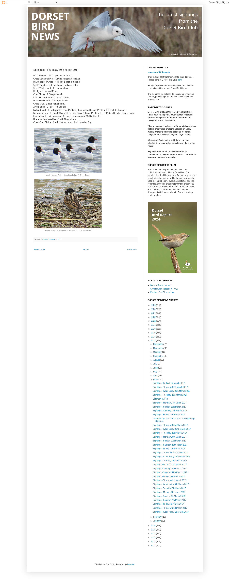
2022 (153, 321)
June (155, 368)
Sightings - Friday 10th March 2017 (169, 476)
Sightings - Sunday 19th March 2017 (169, 441)
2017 (153, 341)
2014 (153, 533)
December (158, 344)
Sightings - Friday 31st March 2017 (169, 383)
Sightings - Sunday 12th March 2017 (169, 468)
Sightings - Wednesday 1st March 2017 (171, 512)
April (155, 375)
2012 (153, 541)
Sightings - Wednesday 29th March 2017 (171, 391)
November (158, 348)
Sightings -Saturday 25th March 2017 (170, 411)
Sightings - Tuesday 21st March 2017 (170, 433)
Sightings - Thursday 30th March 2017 (170, 387)
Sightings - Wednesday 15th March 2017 (171, 456)
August (156, 360)
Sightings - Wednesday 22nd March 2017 (172, 429)
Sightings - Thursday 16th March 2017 (170, 452)
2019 (153, 333)
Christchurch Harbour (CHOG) (164, 289)
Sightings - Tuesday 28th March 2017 (170, 395)
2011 (153, 545)
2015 (153, 530)
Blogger (130, 564)
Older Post (132, 249)
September (158, 356)
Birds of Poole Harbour (160, 285)
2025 (153, 309)
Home (86, 249)
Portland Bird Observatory (162, 292)
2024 (153, 313)
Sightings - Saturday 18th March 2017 (170, 445)
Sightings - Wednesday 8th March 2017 (171, 484)
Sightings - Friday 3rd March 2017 (168, 504)
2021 (153, 325)
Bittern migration (160, 399)
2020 (153, 329)
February (157, 517)
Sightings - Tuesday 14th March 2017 (170, 460)
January (157, 521)
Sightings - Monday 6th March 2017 (169, 492)
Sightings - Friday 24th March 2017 (169, 414)
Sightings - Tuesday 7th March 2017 (169, 488)
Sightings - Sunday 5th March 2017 (169, 496)
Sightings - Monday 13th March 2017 (170, 464)
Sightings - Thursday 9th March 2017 (170, 480)
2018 (153, 337)
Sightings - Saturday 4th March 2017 (169, 500)
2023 (153, 317)
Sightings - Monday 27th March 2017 (170, 403)
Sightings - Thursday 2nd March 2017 (170, 508)
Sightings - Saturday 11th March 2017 (170, 472)
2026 (153, 305)
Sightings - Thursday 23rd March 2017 (170, 425)
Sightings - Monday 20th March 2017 (170, 437)
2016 (153, 526)
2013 (153, 538)
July (155, 364)
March (156, 380)
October (157, 352)
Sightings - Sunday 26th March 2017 (169, 407)
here (180, 80)
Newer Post (39, 249)
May (155, 372)
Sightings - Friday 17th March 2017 (169, 449)
